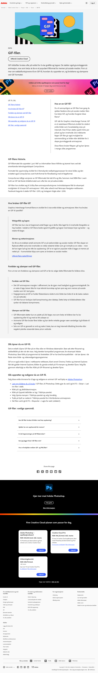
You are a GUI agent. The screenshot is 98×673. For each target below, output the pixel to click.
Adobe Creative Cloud (13, 7)
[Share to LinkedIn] (47, 471)
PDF (4, 607)
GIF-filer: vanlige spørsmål (17, 125)
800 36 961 (55, 582)
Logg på (93, 3)
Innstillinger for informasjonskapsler (60, 669)
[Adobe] (4, 3)
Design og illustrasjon (8, 602)
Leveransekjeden (7, 644)
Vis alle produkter (7, 617)
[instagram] (21, 667)
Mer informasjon (49, 508)
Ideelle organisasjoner (58, 597)
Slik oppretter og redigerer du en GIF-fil (21, 121)
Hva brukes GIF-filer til (16, 109)
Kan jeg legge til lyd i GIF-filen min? (30, 441)
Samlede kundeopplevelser (34, 602)
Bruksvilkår (91, 667)
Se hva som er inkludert (58, 544)
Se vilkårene (23, 569)
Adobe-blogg (6, 654)
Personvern (84, 667)
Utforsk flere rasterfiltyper (22, 256)
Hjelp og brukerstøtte (65, 3)
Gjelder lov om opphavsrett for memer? (32, 427)
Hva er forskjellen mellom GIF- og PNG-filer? (33, 448)
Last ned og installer (82, 597)
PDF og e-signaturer (31, 3)
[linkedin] (28, 667)
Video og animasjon (7, 604)
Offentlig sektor (56, 600)
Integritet (5, 649)
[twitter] (25, 667)
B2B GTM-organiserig (33, 607)
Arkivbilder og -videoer (8, 615)
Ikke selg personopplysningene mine (78, 669)
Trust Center (6, 646)
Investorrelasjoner (7, 641)
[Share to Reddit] (55, 471)
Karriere (5, 631)
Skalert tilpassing (32, 597)
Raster (32, 7)
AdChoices (92, 669)
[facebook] (18, 667)
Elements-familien (7, 612)
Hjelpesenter (80, 595)
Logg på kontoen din (8, 626)
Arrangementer (6, 633)
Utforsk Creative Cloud (19, 59)
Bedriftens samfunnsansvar (9, 639)
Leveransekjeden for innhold (34, 599)
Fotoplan (5, 599)
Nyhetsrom (5, 636)
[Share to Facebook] (38, 471)
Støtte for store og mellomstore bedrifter (86, 605)
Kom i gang (49, 91)
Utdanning (55, 595)
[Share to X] (42, 471)
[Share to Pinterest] (51, 471)
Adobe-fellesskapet (81, 600)
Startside (3, 7)
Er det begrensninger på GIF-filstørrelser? (32, 434)
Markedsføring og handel (47, 3)
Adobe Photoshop (75, 379)
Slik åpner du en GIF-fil (16, 117)
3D (3, 610)
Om (4, 628)
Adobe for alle (6, 652)
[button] (86, 3)
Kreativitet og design (15, 3)
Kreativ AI (5, 597)
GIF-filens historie (14, 105)
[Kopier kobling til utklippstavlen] (60, 471)
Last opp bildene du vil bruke (23, 384)
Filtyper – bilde (24, 7)
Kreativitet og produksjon (34, 604)
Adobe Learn (80, 603)
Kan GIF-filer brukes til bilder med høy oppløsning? (35, 420)
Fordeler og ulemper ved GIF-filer (19, 113)
